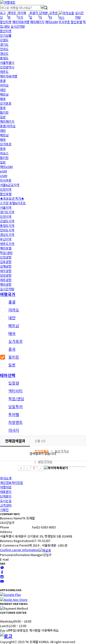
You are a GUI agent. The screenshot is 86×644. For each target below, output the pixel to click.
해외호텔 (5, 248)
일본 (3, 117)
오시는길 (5, 500)
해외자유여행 (20, 22)
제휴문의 (5, 491)
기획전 (4, 509)
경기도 (4, 44)
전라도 (4, 49)
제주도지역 (7, 243)
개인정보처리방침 (11, 482)
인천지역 (5, 189)
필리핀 (4, 112)
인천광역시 (7, 67)
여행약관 (5, 487)
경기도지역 (7, 212)
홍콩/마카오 (8, 126)
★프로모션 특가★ (12, 198)
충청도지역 (7, 225)
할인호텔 (76, 22)
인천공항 (5, 257)
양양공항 (5, 275)
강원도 (4, 40)
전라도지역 (7, 230)
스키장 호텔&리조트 (13, 203)
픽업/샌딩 (6, 252)
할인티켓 (5, 22)
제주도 (4, 71)
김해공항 (5, 266)
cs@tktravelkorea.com (25, 559)
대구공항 (5, 271)
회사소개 (5, 478)
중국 (3, 108)
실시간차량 (79, 15)
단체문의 (5, 496)
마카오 (4, 85)
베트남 (4, 94)
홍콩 (3, 80)
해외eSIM (51, 22)
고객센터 (5, 505)
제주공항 (5, 280)
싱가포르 (5, 103)
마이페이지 (21, 15)
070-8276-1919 (19, 527)
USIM (3, 175)
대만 (3, 89)
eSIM (3, 171)
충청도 (4, 58)
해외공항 (5, 284)
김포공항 (5, 261)
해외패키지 (37, 22)
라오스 (4, 153)
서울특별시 (7, 62)
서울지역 (5, 207)
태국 (3, 98)
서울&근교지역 (9, 185)
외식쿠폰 (64, 22)
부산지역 (5, 239)
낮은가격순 (45, 461)
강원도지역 (7, 221)
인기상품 (5, 35)
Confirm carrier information (19, 550)
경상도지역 (7, 234)
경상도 (4, 53)
